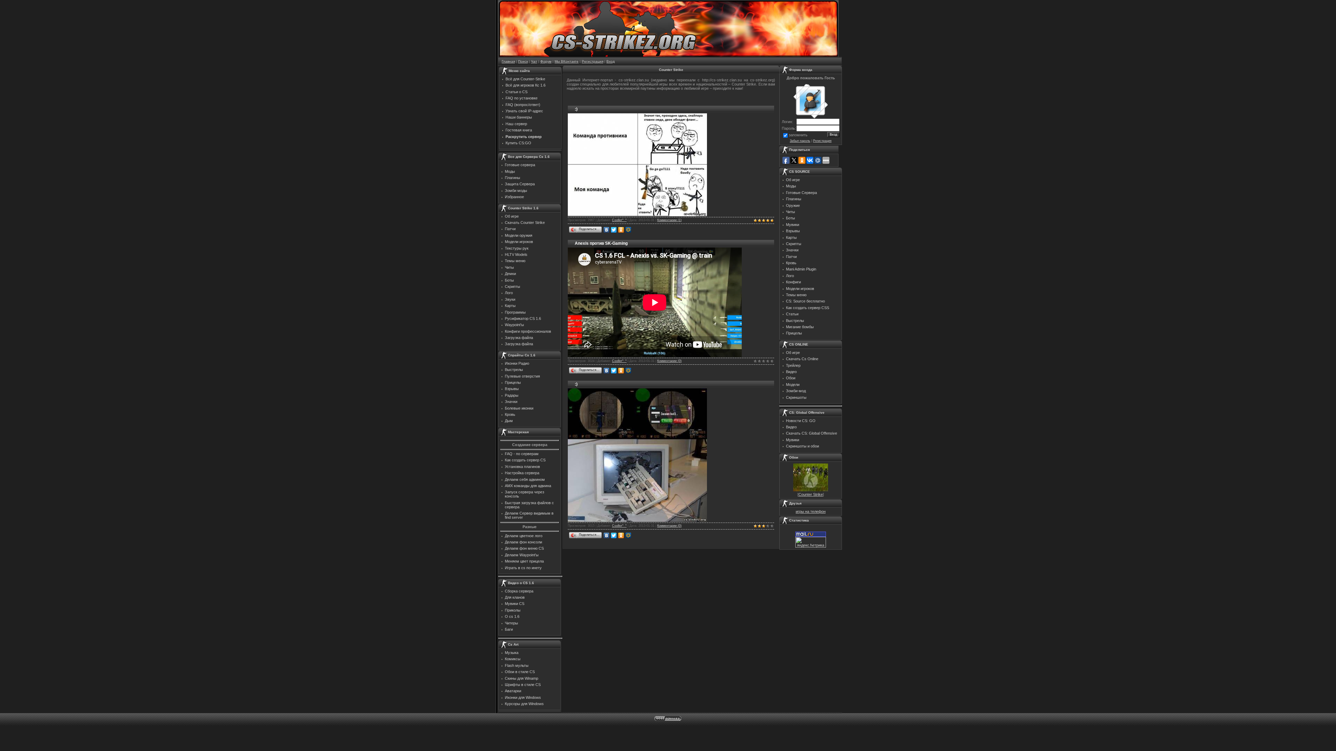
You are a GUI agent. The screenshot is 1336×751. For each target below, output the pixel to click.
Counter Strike (810, 494)
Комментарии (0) (669, 361)
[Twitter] (614, 229)
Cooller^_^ (619, 220)
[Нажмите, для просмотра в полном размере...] (637, 214)
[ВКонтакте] (606, 229)
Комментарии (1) (669, 220)
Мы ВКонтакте (567, 61)
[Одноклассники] (621, 229)
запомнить (798, 135)
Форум (545, 61)
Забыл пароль (800, 141)
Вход (610, 61)
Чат (534, 61)
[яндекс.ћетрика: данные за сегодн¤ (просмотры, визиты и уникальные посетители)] (810, 542)
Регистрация (592, 61)
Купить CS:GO (518, 143)
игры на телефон (811, 511)
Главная (508, 61)
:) (576, 109)
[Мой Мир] (628, 229)
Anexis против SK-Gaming (601, 243)
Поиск (523, 61)
